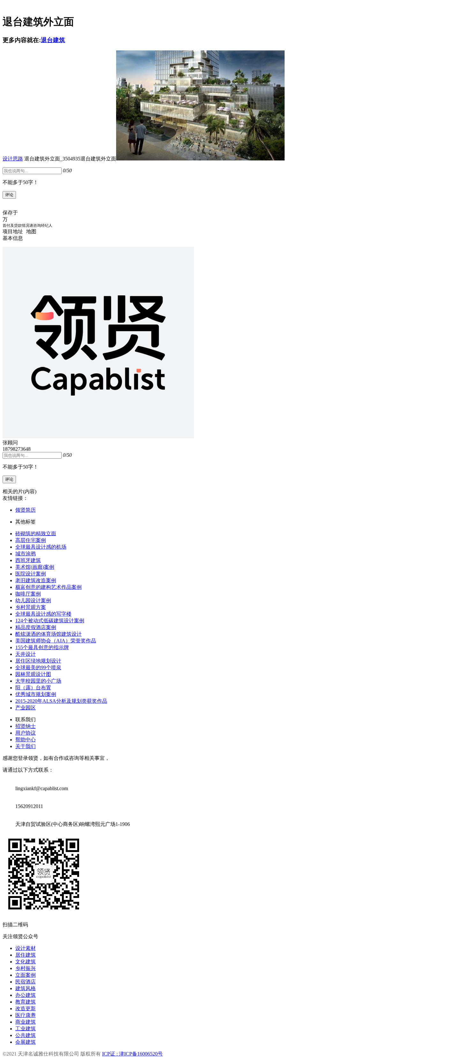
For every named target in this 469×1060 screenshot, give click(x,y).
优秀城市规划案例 (35, 694)
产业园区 (25, 707)
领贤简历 (25, 510)
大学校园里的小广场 (38, 681)
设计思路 (13, 158)
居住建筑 (25, 955)
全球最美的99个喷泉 (38, 667)
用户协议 (25, 733)
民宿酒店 (25, 981)
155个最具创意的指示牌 (42, 647)
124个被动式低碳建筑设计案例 (49, 620)
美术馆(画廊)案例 (34, 567)
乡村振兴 (25, 968)
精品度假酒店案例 (35, 627)
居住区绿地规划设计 (38, 660)
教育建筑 (25, 1001)
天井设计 (25, 654)
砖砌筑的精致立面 (35, 533)
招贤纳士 (25, 726)
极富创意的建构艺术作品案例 (48, 587)
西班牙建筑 (28, 560)
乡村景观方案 (30, 607)
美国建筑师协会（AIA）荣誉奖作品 (55, 640)
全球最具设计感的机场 (40, 547)
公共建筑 (25, 1035)
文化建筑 (25, 961)
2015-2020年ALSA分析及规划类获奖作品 (61, 701)
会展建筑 (25, 1042)
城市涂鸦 (25, 553)
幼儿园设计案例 (33, 600)
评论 (9, 194)
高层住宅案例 (30, 540)
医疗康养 (25, 1015)
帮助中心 (25, 739)
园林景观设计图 (33, 674)
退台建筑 (53, 40)
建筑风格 (25, 988)
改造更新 (25, 1008)
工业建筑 (25, 1028)
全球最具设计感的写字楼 (43, 614)
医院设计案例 (30, 573)
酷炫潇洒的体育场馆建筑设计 (48, 634)
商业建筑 (25, 1022)
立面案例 (25, 975)
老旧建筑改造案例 (35, 580)
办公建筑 (25, 995)
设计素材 (25, 948)
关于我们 (25, 746)
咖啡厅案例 (28, 594)
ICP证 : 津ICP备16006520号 (132, 1053)
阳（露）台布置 (33, 687)
